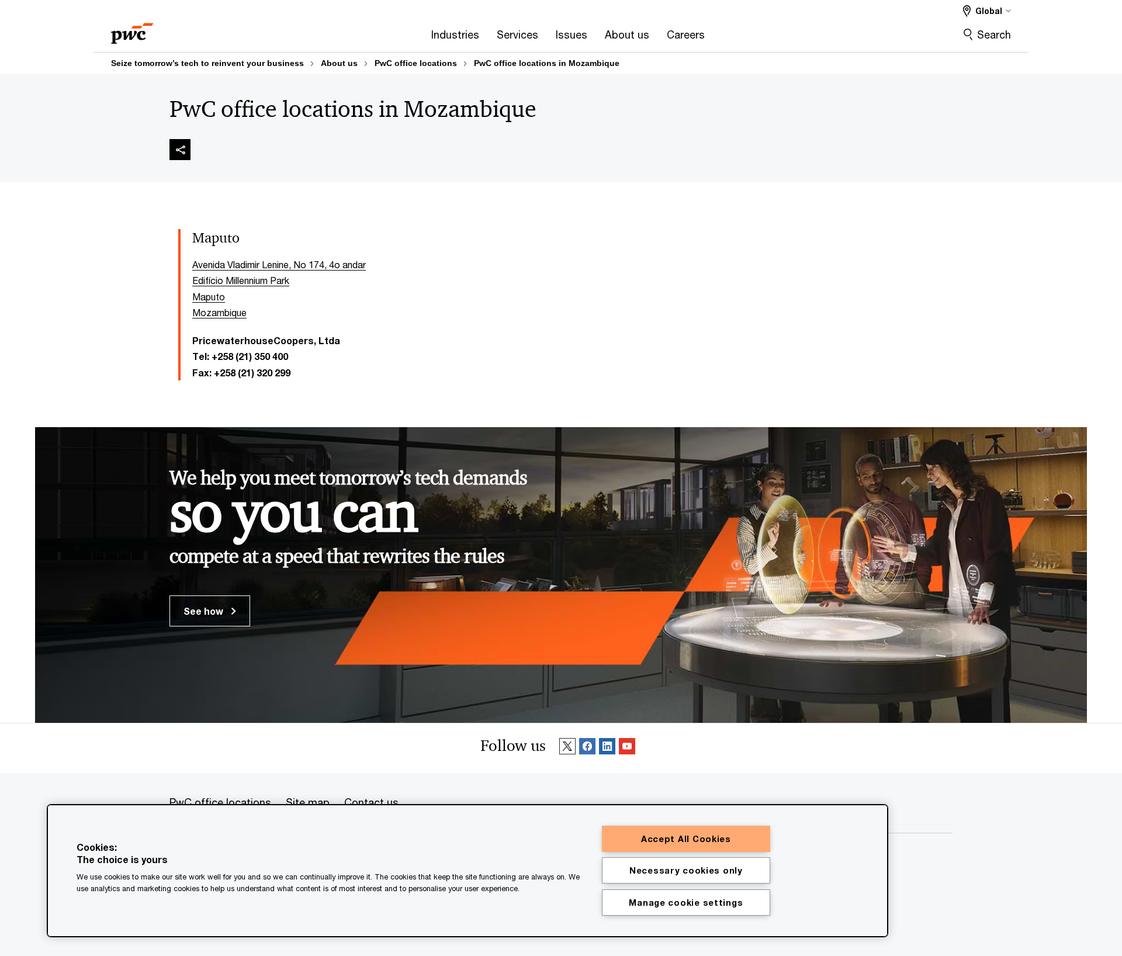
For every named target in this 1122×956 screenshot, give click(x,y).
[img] (180, 149)
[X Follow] (567, 748)
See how (204, 610)
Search (994, 34)
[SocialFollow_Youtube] (627, 748)
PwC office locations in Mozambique (546, 63)
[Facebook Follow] (587, 748)
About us (339, 63)
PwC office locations (416, 63)
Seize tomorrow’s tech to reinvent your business (207, 63)
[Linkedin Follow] (607, 748)
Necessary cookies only (686, 870)
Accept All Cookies (686, 839)
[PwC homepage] (132, 29)
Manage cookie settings (686, 902)
